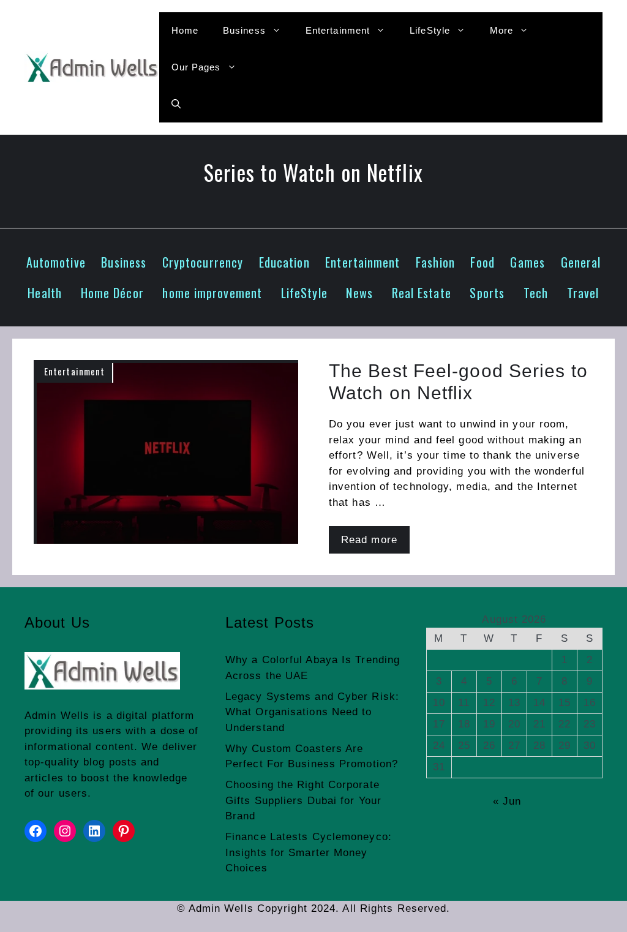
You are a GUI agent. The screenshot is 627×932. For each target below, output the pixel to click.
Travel (583, 293)
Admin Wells (56, 715)
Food (482, 262)
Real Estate (421, 293)
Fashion (435, 262)
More (501, 30)
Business (244, 30)
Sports (487, 293)
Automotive (56, 262)
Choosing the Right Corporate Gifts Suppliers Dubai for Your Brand (303, 800)
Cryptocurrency (202, 262)
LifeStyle (430, 30)
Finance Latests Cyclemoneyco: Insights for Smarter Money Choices (308, 852)
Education (284, 262)
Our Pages (196, 67)
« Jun (507, 801)
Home (184, 30)
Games (527, 262)
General (581, 262)
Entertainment (338, 30)
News (359, 293)
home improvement (212, 293)
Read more (369, 540)
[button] (176, 104)
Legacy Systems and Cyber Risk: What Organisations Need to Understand (312, 712)
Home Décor (112, 293)
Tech (536, 293)
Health (45, 293)
